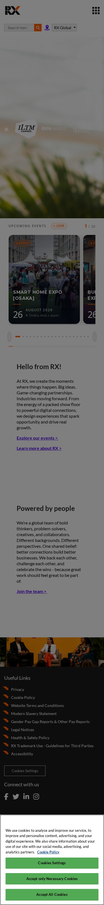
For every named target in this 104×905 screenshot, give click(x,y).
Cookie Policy (48, 852)
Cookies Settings (52, 863)
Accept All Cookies (51, 894)
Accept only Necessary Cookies (52, 878)
